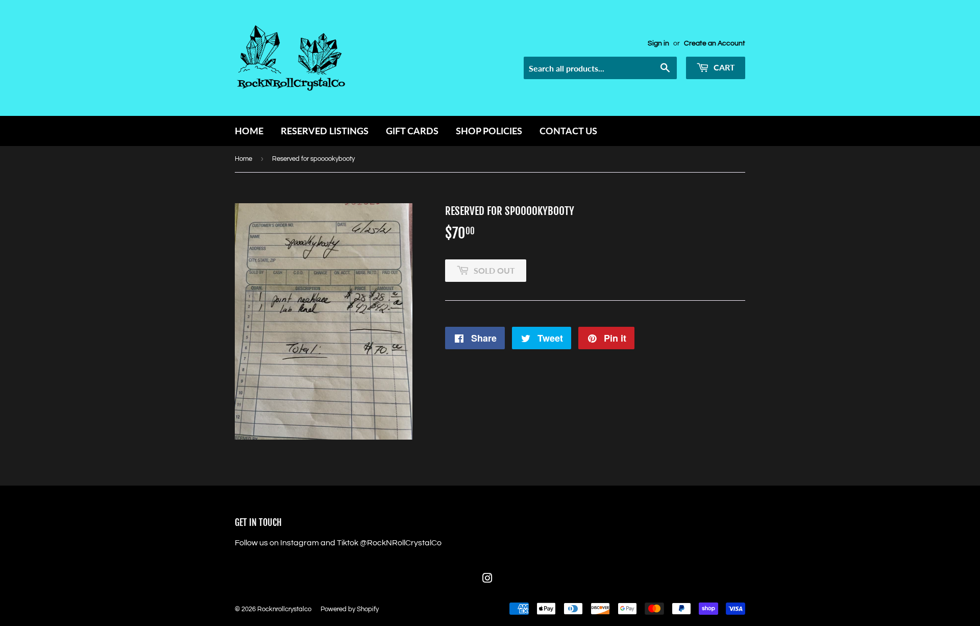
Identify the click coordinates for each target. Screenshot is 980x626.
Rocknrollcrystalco (284, 609)
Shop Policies (489, 130)
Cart (723, 67)
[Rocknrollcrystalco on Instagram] (487, 579)
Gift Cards (412, 130)
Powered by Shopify (350, 609)
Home (249, 130)
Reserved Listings (325, 130)
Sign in (658, 43)
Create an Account (714, 43)
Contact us (568, 130)
